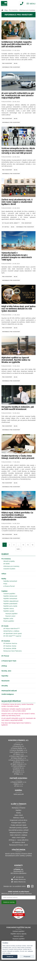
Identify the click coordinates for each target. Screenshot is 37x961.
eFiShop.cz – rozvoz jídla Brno (18, 840)
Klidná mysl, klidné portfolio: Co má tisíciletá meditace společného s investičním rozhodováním (17, 516)
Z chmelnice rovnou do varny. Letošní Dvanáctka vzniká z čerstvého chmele (17, 705)
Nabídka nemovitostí (10, 581)
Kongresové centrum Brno (18, 820)
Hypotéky (4, 676)
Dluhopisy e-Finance (18, 808)
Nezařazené (5, 681)
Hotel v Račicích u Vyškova (18, 835)
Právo (5, 584)
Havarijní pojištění (11, 613)
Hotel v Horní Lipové (18, 837)
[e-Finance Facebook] (28, 886)
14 (23, 545)
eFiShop (4, 666)
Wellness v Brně (18, 818)
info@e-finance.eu (20, 879)
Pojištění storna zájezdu (18, 934)
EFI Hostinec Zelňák (9, 648)
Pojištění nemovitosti (10, 598)
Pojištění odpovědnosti (10, 601)
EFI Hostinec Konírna (10, 643)
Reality (3, 579)
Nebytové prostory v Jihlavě (19, 832)
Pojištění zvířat (8, 618)
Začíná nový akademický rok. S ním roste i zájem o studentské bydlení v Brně (17, 201)
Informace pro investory (11, 67)
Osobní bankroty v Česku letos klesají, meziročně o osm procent (17, 456)
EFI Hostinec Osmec (9, 646)
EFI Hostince (5, 641)
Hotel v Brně (19, 815)
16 (32, 545)
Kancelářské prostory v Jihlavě (18, 830)
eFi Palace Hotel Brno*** (11, 223)
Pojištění (4, 591)
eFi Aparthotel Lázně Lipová (12, 633)
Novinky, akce (6, 671)
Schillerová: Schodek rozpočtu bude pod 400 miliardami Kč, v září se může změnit (16, 44)
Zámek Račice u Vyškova (11, 631)
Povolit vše (10, 956)
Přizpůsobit (27, 956)
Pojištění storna (8, 608)
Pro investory (13, 10)
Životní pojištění (8, 621)
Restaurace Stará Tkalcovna (12, 651)
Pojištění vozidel (8, 611)
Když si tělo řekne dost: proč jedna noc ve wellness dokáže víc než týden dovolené (18, 308)
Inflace (3, 574)
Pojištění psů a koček (10, 606)
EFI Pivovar (5, 656)
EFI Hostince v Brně (18, 842)
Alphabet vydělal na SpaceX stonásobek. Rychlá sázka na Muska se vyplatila (15, 359)
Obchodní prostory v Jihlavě (18, 827)
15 (28, 545)
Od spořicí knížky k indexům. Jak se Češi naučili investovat (17, 407)
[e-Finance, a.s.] (2, 10)
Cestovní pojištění (9, 593)
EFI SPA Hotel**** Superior (12, 636)
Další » (18, 549)
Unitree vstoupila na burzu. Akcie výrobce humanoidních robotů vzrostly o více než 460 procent (18, 150)
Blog (6, 10)
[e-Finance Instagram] (32, 886)
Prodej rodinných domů (18, 825)
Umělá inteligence (7, 694)
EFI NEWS (6, 564)
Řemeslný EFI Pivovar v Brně (18, 845)
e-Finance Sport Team (8, 661)
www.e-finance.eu (20, 882)
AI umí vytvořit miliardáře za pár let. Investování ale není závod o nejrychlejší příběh (17, 95)
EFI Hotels (5, 227)
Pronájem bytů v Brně (18, 823)
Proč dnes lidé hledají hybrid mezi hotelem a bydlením (16, 724)
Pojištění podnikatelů (10, 603)
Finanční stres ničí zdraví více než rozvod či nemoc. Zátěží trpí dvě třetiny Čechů (18, 714)
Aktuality (4, 686)
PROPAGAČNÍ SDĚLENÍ (9, 691)
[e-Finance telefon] (21, 3)
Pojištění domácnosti (10, 596)
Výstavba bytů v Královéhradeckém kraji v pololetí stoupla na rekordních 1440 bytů (16, 256)
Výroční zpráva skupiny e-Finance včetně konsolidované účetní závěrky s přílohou (18, 855)
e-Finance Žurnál (9, 586)
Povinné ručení (10, 616)
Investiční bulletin (9, 569)
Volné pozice (18, 794)
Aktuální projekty (9, 561)
